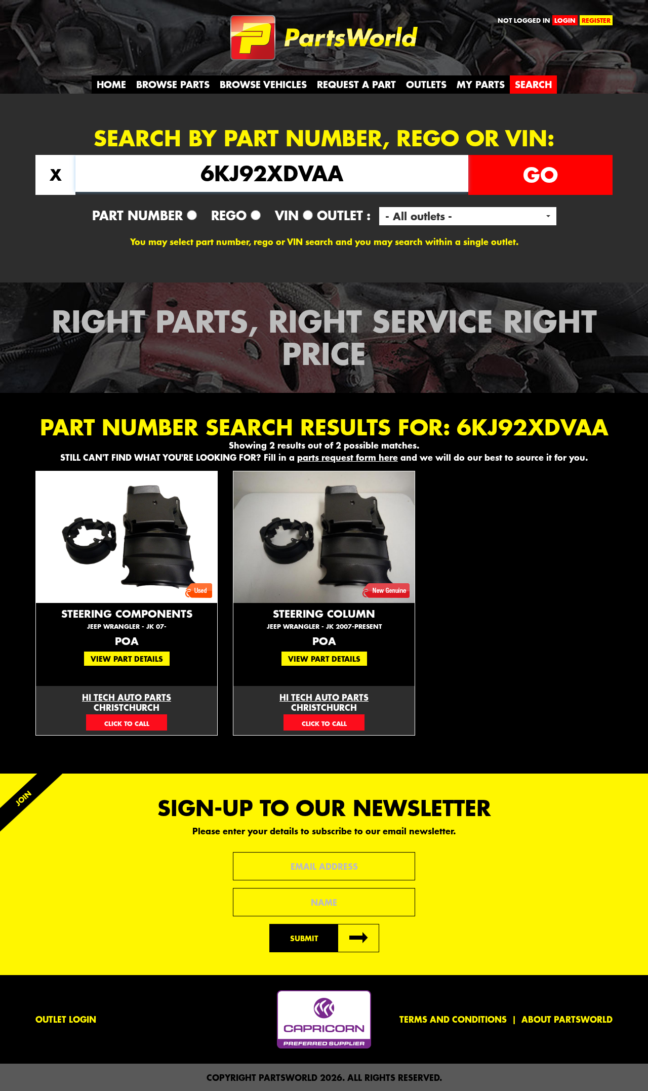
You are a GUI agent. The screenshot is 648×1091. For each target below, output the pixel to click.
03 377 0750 (126, 722)
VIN (289, 214)
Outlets (426, 84)
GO (540, 174)
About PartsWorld (567, 1019)
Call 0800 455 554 (79, 23)
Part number (139, 214)
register (596, 20)
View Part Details (127, 659)
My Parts (481, 84)
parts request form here (347, 457)
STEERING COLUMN (324, 619)
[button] (467, 216)
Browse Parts (173, 84)
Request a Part (356, 84)
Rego (231, 214)
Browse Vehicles (263, 84)
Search (533, 84)
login (565, 20)
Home (111, 84)
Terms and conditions (453, 1019)
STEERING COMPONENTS (126, 619)
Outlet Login (65, 1019)
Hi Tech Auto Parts (126, 697)
